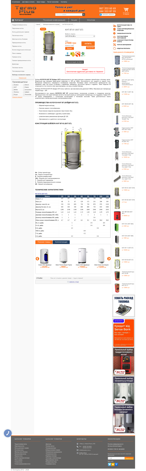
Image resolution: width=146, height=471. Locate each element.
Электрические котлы (51, 454)
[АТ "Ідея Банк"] (67, 54)
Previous (37, 259)
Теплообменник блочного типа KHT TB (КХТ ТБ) (128, 118)
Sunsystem (28, 89)
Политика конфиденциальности (115, 444)
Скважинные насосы (51, 464)
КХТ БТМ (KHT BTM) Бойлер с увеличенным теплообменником (128, 82)
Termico (16, 92)
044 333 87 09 (107, 12)
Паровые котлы (18, 456)
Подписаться (129, 458)
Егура (16, 94)
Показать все (22, 78)
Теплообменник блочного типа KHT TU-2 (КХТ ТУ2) (128, 165)
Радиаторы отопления (51, 456)
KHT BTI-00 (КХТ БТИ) (128, 200)
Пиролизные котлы (19, 446)
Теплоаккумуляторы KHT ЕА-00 (128, 272)
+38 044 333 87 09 (87, 447)
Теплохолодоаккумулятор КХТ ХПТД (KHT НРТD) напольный (128, 58)
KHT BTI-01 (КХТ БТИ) (128, 188)
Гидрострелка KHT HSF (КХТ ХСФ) (127, 129)
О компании (16, 2)
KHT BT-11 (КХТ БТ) (127, 247)
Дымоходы (48, 444)
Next (109, 259)
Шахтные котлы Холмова (21, 452)
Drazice (16, 85)
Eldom (27, 85)
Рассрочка (90, 47)
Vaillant (27, 92)
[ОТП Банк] (83, 54)
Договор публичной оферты (115, 446)
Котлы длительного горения (22, 448)
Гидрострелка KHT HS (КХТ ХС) (127, 140)
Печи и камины (18, 460)
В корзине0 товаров (126, 13)
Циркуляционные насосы (52, 460)
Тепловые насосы (50, 446)
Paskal (27, 87)
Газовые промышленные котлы (22, 464)
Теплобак (28, 94)
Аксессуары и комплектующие (53, 458)
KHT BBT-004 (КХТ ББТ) (127, 212)
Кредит (69, 48)
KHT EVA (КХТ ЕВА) (127, 224)
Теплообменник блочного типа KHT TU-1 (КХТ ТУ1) (128, 177)
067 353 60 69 (107, 9)
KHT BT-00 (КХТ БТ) (127, 259)
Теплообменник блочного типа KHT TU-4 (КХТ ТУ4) (128, 153)
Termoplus (16, 470)
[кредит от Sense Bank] (77, 54)
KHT (15, 87)
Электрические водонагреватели (54, 452)
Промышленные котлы (20, 454)
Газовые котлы (18, 462)
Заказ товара (41, 2)
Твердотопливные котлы (21, 444)
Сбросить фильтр (17, 97)
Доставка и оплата (28, 2)
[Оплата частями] (72, 54)
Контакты (64, 2)
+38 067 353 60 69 (87, 446)
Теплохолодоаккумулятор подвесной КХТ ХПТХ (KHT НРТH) (128, 70)
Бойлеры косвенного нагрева (53, 450)
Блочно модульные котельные (22, 458)
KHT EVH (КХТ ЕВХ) (127, 235)
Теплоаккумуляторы (51, 448)
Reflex (16, 89)
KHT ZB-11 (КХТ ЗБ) (127, 92)
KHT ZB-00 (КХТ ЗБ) (127, 104)
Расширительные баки (51, 462)
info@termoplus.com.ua (84, 450)
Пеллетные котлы (19, 450)
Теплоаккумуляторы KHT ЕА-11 (128, 284)
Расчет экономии (52, 2)
